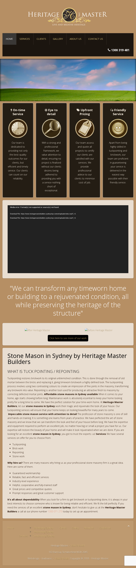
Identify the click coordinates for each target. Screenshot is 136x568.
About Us (75, 38)
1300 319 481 (77, 545)
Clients (41, 38)
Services (25, 38)
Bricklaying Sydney (43, 527)
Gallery (58, 38)
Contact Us (95, 38)
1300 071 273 (55, 511)
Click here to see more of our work (68, 338)
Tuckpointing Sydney (43, 535)
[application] (68, 239)
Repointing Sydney (43, 531)
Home (9, 38)
